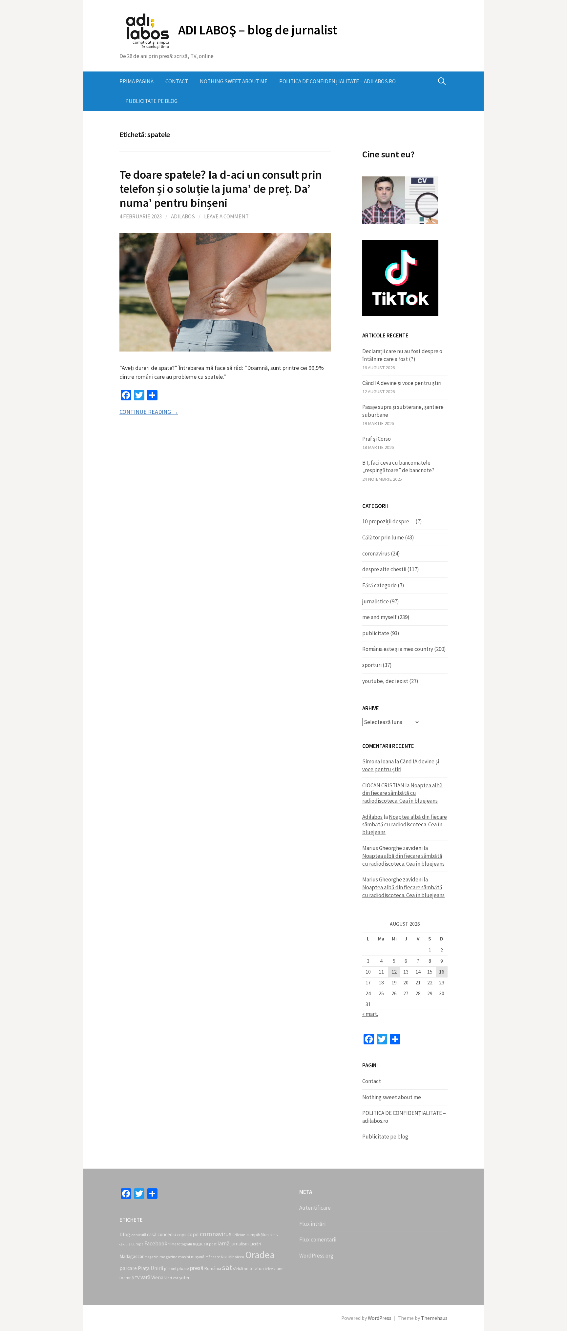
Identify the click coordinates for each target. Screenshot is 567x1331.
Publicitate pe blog (151, 101)
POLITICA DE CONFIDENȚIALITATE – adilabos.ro (337, 81)
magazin (151, 1257)
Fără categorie (379, 585)
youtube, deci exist (385, 681)
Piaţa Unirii (150, 1268)
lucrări (255, 1244)
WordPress (379, 1318)
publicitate (375, 633)
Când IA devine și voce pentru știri (401, 383)
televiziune (274, 1268)
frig (196, 1243)
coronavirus (376, 553)
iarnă (224, 1243)
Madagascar (131, 1256)
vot (175, 1278)
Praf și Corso (376, 438)
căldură (124, 1244)
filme (172, 1244)
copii (181, 1235)
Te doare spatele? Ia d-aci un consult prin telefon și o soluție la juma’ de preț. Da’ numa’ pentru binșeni (220, 188)
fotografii (184, 1244)
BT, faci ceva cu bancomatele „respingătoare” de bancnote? (398, 466)
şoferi (185, 1278)
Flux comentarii (317, 1239)
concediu (167, 1234)
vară (145, 1277)
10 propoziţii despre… (388, 521)
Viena (157, 1277)
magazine (168, 1256)
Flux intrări (312, 1223)
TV (137, 1278)
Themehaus (434, 1318)
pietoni (170, 1268)
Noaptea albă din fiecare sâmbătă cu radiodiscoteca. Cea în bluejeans (402, 793)
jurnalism (240, 1243)
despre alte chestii (384, 569)
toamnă (126, 1278)
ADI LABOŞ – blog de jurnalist (257, 30)
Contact (176, 81)
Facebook (155, 1243)
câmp (274, 1235)
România (212, 1268)
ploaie (183, 1268)
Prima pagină (136, 81)
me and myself (379, 617)
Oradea (260, 1255)
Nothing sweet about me (233, 81)
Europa (137, 1244)
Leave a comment (226, 216)
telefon (256, 1268)
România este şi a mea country (397, 649)
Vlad (168, 1277)
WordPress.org (316, 1255)
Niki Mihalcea (232, 1256)
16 (441, 972)
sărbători (240, 1268)
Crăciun (238, 1234)
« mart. (370, 1014)
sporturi (372, 665)
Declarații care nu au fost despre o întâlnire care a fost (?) (402, 355)
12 (394, 972)
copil (193, 1234)
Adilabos (183, 216)
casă (152, 1234)
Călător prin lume (383, 537)
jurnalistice (375, 601)
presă (196, 1268)
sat (227, 1267)
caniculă (138, 1234)
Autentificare (315, 1207)
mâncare (212, 1257)
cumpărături (257, 1235)
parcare (128, 1268)
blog (124, 1234)
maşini (184, 1256)
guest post (208, 1244)
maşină (197, 1257)
